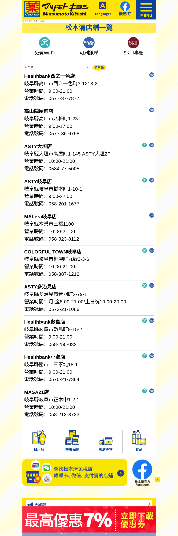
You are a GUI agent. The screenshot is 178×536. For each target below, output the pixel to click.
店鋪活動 (41, 504)
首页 (35, 21)
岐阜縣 (99, 67)
